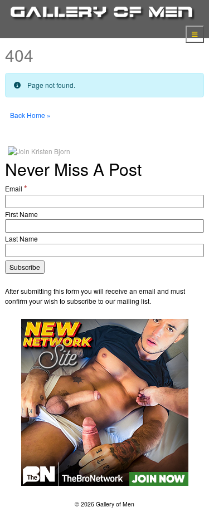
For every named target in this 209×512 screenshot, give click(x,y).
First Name (21, 214)
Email (16, 188)
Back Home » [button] (30, 115)
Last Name (21, 238)
